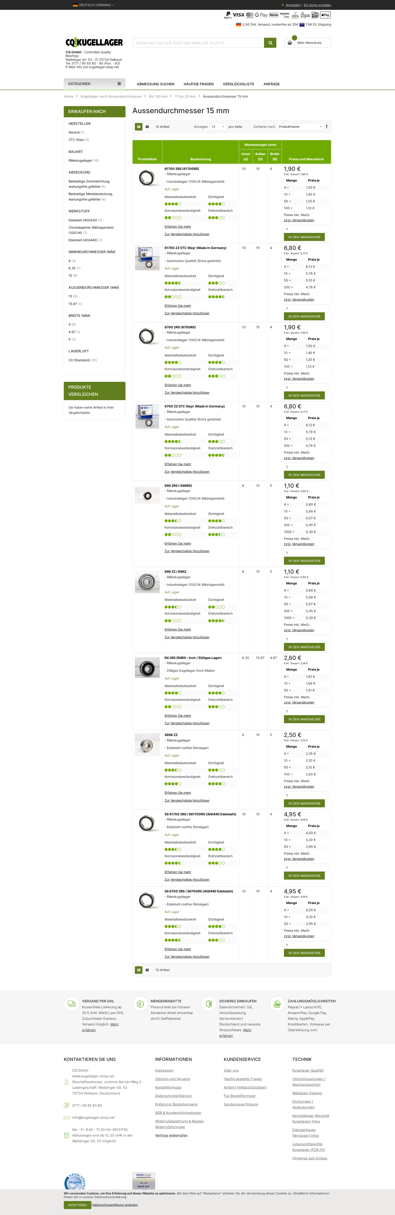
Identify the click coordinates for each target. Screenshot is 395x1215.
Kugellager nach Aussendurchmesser (111, 96)
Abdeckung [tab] (79, 172)
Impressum (164, 1070)
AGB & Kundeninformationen (178, 1113)
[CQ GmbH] (95, 42)
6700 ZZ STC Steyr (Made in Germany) (195, 406)
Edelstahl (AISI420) (85, 220)
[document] (197, 1202)
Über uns (231, 1070)
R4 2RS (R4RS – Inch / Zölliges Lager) (193, 658)
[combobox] (198, 42)
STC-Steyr (79, 139)
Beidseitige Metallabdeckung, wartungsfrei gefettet (91, 196)
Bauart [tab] (76, 152)
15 (73, 296)
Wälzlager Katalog (307, 1093)
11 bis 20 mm (185, 96)
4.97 (74, 332)
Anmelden (293, 5)
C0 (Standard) (83, 360)
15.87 (75, 304)
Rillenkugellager (84, 160)
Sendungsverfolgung (241, 1104)
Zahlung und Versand (172, 1079)
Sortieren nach (264, 126)
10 (73, 275)
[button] (187, 234)
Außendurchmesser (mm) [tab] (94, 288)
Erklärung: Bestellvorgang (176, 1104)
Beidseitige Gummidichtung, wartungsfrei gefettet (91, 183)
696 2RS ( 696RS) (178, 485)
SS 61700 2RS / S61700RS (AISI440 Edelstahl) (200, 814)
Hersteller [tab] (80, 124)
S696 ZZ (171, 735)
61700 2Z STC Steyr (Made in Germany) (196, 248)
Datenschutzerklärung (173, 1096)
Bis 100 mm (158, 96)
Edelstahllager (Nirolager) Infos (305, 1133)
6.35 (74, 268)
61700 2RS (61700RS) (182, 169)
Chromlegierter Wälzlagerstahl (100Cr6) (91, 230)
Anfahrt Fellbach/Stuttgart (245, 1087)
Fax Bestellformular (240, 1096)
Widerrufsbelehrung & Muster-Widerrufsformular (180, 1124)
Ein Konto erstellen (317, 5)
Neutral (76, 132)
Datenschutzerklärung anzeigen (115, 1205)
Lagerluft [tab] (79, 351)
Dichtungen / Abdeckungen (303, 1104)
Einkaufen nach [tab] (87, 111)
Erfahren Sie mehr (178, 226)
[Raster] (147, 127)
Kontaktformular (168, 1087)
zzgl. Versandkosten (299, 220)
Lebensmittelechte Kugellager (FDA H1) (308, 1147)
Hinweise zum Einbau (309, 1158)
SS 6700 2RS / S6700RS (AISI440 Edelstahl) (199, 891)
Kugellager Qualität (308, 1070)
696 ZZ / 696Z (175, 571)
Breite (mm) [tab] (80, 316)
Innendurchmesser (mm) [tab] (92, 252)
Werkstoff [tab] (79, 211)
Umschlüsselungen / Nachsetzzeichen (309, 1082)
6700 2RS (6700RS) (180, 327)
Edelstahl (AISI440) (85, 240)
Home (68, 96)
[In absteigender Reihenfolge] (327, 126)
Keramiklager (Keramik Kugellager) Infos (310, 1118)
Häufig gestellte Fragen (243, 1079)
